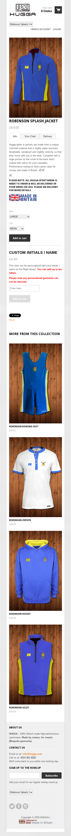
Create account (41, 29)
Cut (11, 223)
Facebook (19, 806)
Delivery (47, 136)
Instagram (25, 806)
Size (11, 211)
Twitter (12, 806)
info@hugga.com (32, 754)
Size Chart (30, 136)
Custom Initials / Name (33, 252)
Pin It (12, 320)
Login (57, 29)
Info (15, 136)
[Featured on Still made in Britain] (35, 823)
